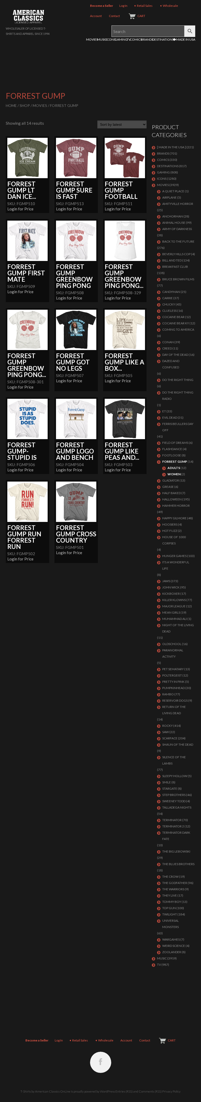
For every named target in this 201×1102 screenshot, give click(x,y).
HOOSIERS (169, 524)
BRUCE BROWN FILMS (178, 279)
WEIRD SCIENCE (173, 946)
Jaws (166, 581)
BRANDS (147, 39)
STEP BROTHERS (174, 795)
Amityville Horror (177, 204)
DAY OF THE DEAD (175, 355)
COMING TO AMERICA (178, 329)
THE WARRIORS (173, 889)
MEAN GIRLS (171, 612)
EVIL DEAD (169, 417)
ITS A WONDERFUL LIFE (175, 565)
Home (11, 105)
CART (141, 16)
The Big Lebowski (176, 851)
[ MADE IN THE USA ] (171, 147)
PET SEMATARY (173, 669)
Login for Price (20, 208)
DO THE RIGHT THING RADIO (177, 395)
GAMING (121, 39)
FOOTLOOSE (171, 455)
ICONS (110, 39)
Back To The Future (178, 241)
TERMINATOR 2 (173, 826)
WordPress (107, 1091)
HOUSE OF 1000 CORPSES (174, 540)
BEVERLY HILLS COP (176, 254)
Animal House (173, 223)
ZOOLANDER (171, 952)
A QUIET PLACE (173, 191)
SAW (165, 732)
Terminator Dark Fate (176, 836)
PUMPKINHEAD (173, 688)
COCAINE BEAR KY (175, 323)
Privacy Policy (171, 1091)
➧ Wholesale (169, 6)
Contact (114, 16)
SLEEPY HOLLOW (174, 776)
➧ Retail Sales (143, 6)
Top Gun (169, 908)
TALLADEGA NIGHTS (176, 807)
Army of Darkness (177, 229)
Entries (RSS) (124, 1091)
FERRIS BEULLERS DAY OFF (177, 427)
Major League (174, 606)
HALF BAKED (171, 493)
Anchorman (172, 216)
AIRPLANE (169, 197)
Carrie (167, 298)
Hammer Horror (176, 506)
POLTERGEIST (172, 675)
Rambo (168, 694)
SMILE (166, 782)
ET (164, 411)
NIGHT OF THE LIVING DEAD (178, 628)
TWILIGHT (169, 914)
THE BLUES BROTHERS (178, 864)
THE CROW (170, 877)
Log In (123, 6)
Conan (168, 342)
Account (96, 16)
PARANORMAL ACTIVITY (172, 653)
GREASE (168, 487)
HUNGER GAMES (174, 556)
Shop (25, 105)
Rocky (167, 726)
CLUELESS (169, 311)
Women (174, 474)
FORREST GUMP (174, 461)
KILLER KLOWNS (174, 600)
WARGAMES (171, 939)
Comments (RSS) (150, 1091)
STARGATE (169, 788)
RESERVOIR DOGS (175, 700)
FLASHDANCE (172, 449)
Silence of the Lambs (174, 760)
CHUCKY (168, 304)
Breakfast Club (175, 267)
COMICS (136, 39)
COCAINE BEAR (173, 317)
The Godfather (174, 883)
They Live (169, 895)
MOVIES (92, 39)
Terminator (172, 820)
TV (129, 39)
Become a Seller (101, 6)
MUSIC (102, 39)
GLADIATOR (170, 480)
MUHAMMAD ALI (174, 619)
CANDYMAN (171, 292)
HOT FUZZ (169, 531)
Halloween (172, 499)
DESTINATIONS (163, 39)
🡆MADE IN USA (184, 39)
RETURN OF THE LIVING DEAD (174, 710)
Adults (174, 468)
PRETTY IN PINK (173, 682)
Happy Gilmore (174, 518)
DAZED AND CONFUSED (170, 364)
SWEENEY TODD (174, 801)
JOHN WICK (171, 587)
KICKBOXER (171, 594)
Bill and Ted (172, 260)
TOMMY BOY (171, 902)
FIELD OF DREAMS (175, 443)
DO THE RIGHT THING (177, 380)
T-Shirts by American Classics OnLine (45, 1091)
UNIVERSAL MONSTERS (170, 924)
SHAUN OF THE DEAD (177, 744)
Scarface (169, 738)
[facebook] (100, 1062)
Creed (167, 348)
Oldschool (171, 644)
